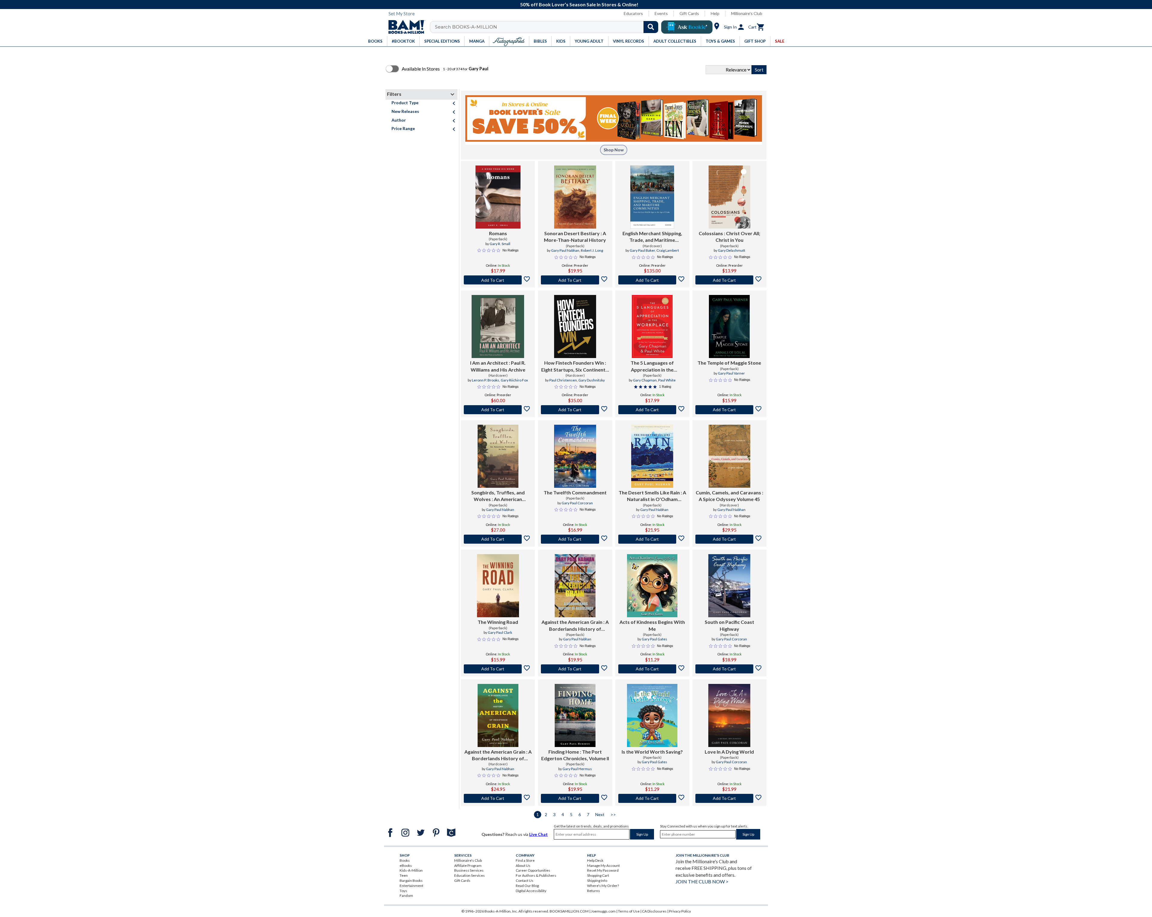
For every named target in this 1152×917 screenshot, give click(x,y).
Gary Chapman (645, 380)
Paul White (667, 380)
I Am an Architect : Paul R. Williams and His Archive (498, 366)
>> (613, 814)
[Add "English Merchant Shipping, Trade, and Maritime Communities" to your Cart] (652, 279)
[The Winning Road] (498, 586)
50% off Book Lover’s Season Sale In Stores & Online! (579, 4)
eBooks (406, 865)
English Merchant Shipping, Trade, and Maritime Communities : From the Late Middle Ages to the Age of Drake (652, 237)
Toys (403, 890)
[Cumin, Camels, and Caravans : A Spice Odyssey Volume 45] (729, 456)
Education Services (469, 875)
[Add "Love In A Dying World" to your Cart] (729, 798)
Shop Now (614, 149)
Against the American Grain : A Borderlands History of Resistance (575, 625)
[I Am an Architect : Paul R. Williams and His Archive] (498, 326)
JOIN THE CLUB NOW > (702, 881)
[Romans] (498, 197)
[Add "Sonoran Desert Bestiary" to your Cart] (575, 279)
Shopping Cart (598, 875)
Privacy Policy (680, 911)
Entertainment (411, 885)
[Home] (404, 27)
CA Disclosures (654, 911)
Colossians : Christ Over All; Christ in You (729, 236)
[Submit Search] (651, 27)
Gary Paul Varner (731, 373)
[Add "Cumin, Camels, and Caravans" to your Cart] (729, 539)
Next (599, 814)
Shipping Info (597, 880)
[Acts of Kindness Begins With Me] (652, 586)
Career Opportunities (533, 870)
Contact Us (524, 880)
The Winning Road (498, 622)
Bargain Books (411, 880)
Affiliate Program (468, 865)
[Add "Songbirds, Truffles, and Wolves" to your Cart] (498, 539)
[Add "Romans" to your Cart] (498, 279)
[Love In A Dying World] (729, 715)
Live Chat (538, 834)
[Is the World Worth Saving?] (652, 715)
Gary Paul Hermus (577, 769)
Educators (633, 13)
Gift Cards (689, 13)
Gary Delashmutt (731, 250)
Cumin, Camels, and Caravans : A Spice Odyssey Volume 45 (729, 496)
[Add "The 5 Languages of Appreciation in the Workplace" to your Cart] (652, 409)
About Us (523, 865)
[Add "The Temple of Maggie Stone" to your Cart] (729, 409)
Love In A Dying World (729, 752)
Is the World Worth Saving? (652, 752)
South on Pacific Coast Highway (729, 625)
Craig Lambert (667, 250)
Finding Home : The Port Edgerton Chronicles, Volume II (575, 755)
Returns (593, 890)
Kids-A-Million (411, 870)
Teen (404, 875)
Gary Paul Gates (654, 639)
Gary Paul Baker (642, 250)
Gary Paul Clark (500, 632)
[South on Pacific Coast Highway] (729, 586)
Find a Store (525, 860)
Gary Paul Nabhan (565, 250)
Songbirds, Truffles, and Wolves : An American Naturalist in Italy (498, 496)
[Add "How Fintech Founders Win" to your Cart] (575, 409)
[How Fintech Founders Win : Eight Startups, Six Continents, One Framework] (575, 326)
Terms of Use (629, 911)
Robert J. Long (592, 250)
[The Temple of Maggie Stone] (729, 326)
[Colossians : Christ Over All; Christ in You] (729, 197)
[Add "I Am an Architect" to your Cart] (498, 409)
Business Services (469, 870)
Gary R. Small (500, 243)
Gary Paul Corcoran (577, 503)
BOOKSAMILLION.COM (569, 911)
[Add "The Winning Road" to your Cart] (498, 668)
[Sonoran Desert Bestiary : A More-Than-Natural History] (575, 197)
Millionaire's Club (746, 13)
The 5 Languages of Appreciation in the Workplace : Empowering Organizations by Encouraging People (652, 366)
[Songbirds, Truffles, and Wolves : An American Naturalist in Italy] (498, 456)
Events (661, 13)
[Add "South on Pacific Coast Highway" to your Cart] (729, 668)
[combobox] (548, 27)
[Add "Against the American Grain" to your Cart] (575, 668)
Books (405, 860)
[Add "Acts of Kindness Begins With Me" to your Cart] (652, 668)
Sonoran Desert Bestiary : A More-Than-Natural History (575, 236)
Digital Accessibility (531, 890)
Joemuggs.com (603, 911)
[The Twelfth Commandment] (575, 456)
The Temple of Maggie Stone (729, 363)
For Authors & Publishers (536, 875)
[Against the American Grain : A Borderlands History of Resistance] (575, 586)
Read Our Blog (527, 885)
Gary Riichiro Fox (514, 380)
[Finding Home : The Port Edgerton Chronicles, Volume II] (575, 715)
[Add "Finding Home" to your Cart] (575, 798)
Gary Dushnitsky (591, 380)
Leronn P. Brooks (485, 380)
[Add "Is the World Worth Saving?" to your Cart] (652, 798)
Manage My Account (603, 865)
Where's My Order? (603, 885)
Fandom (406, 895)
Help (715, 13)
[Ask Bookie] (686, 27)
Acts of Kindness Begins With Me (652, 625)
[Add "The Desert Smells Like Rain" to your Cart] (652, 539)
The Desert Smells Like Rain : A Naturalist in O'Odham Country (652, 496)
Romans (498, 233)
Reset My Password (603, 870)
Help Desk (595, 860)
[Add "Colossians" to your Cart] (729, 279)
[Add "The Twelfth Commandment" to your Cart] (575, 539)
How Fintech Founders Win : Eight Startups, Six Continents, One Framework (575, 366)
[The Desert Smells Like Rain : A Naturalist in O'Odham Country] (652, 456)
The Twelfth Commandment (575, 492)
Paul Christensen (563, 380)
